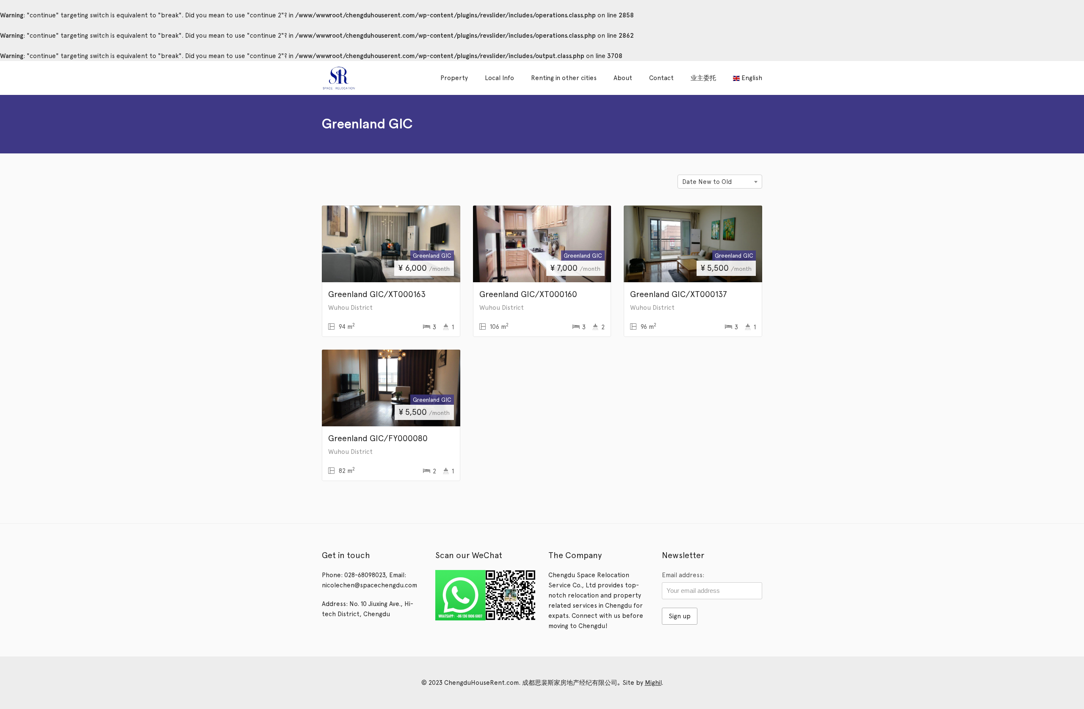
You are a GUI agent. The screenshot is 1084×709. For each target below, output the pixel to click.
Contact (661, 78)
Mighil (653, 683)
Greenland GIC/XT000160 (528, 294)
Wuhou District (350, 307)
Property (454, 78)
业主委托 (703, 78)
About (623, 78)
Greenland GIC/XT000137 (678, 294)
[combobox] (720, 182)
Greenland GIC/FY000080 (378, 438)
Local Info (499, 78)
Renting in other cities (564, 78)
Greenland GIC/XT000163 (377, 294)
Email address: (683, 575)
